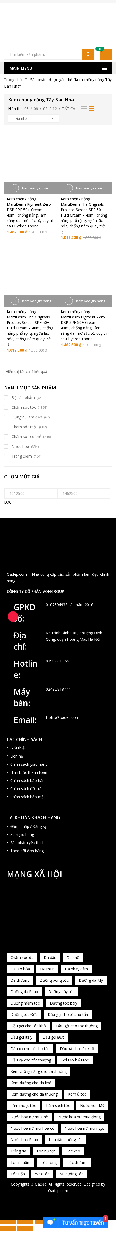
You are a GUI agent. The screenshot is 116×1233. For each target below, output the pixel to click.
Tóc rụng (49, 1162)
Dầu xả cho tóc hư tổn (30, 1048)
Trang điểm (22, 456)
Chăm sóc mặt (24, 426)
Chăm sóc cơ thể (26, 436)
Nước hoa (20, 446)
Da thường (20, 980)
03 (26, 108)
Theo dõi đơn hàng (27, 850)
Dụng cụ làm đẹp (27, 417)
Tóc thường (77, 1162)
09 (45, 108)
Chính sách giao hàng (28, 764)
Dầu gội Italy (21, 1037)
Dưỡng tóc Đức (24, 1014)
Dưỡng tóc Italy (63, 1003)
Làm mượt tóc (23, 1105)
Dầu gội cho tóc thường (77, 1025)
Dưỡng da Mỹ (91, 980)
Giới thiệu (18, 748)
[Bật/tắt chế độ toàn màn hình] (25, 1222)
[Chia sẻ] (43, 1222)
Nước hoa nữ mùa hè (29, 1116)
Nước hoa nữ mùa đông (79, 1116)
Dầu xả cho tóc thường (31, 1060)
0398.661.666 (57, 661)
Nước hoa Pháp (24, 1139)
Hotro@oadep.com (62, 717)
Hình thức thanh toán (28, 772)
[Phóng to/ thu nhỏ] (8, 1222)
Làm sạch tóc (58, 1105)
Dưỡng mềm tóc (25, 1003)
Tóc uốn (18, 1173)
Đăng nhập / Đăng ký (28, 826)
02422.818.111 (58, 689)
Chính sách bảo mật (27, 796)
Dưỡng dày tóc (61, 991)
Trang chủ (13, 79)
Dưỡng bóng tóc (54, 980)
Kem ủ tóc (77, 1094)
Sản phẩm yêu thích (27, 842)
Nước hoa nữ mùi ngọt (84, 1128)
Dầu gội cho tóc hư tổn (68, 1014)
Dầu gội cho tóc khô (28, 1025)
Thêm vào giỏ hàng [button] (35, 188)
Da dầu (50, 957)
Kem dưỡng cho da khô (31, 1082)
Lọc (8, 502)
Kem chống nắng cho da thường (39, 1071)
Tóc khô (73, 1151)
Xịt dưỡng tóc (71, 1173)
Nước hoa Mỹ (92, 1105)
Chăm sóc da (22, 957)
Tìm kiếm (88, 54)
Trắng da (18, 1151)
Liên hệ (16, 756)
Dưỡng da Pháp (24, 991)
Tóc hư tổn (46, 1151)
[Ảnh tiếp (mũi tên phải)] (25, 1228)
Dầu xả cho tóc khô (77, 1048)
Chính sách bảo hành (28, 780)
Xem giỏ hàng (22, 834)
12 (55, 108)
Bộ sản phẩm (23, 397)
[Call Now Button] (13, 616)
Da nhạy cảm (76, 968)
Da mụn (47, 968)
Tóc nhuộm (20, 1162)
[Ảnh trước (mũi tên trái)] (8, 1228)
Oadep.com (58, 1190)
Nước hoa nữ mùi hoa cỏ (32, 1128)
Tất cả (68, 108)
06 (36, 108)
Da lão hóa (20, 968)
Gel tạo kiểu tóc (75, 1060)
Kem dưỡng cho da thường (34, 1094)
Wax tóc (42, 1173)
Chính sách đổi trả (26, 788)
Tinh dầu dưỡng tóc (65, 1139)
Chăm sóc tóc (24, 407)
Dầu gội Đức (53, 1037)
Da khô (73, 957)
